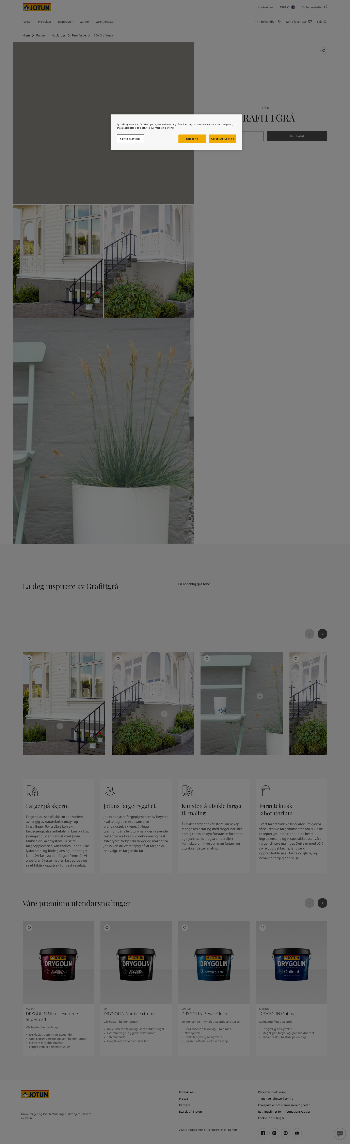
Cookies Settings (130, 138)
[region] (176, 132)
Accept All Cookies (222, 138)
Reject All (192, 138)
